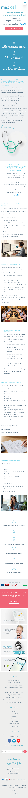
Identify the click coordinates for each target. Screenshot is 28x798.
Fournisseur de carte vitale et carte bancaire (14, 699)
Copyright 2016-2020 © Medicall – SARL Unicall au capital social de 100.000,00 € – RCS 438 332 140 (14, 786)
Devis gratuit (8, 127)
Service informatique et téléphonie (14, 697)
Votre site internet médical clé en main (14, 687)
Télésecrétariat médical (14, 680)
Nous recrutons (14, 726)
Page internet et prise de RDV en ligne (14, 692)
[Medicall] (8, 6)
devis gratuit (14, 601)
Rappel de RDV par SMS (14, 695)
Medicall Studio (14, 690)
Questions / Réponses (14, 723)
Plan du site (14, 716)
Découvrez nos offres (14, 28)
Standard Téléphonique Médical (14, 702)
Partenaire (13, 718)
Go (25, 751)
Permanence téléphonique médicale (14, 685)
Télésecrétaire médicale (14, 682)
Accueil (14, 711)
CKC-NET (14, 790)
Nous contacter (14, 721)
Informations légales (14, 713)
